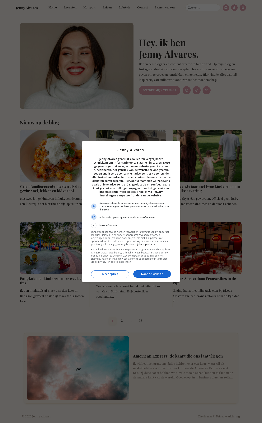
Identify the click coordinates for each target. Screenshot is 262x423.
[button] (131, 225)
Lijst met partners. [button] (145, 244)
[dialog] (131, 211)
